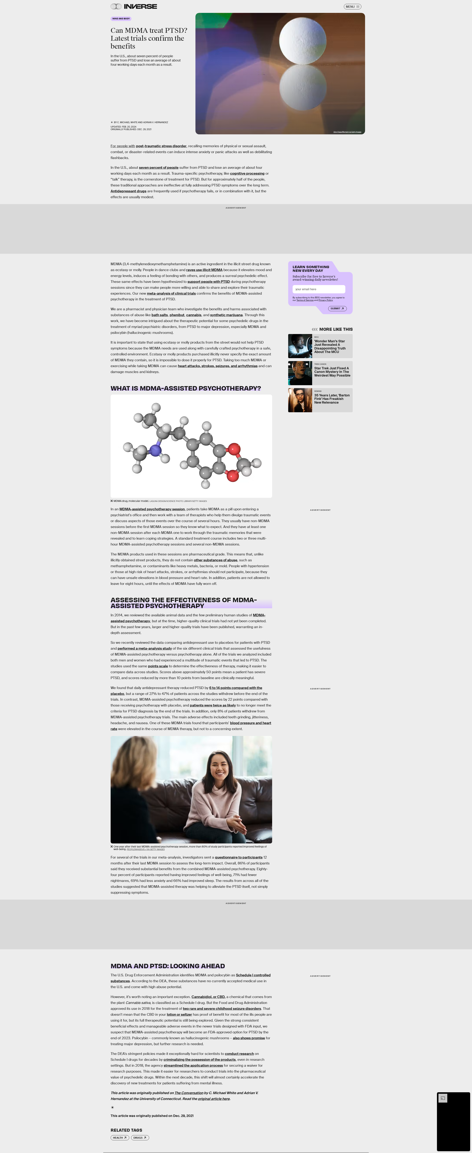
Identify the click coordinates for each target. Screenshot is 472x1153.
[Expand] (441, 1095)
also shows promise (249, 1038)
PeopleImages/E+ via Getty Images (146, 849)
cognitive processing (247, 173)
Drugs (138, 1137)
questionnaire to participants (239, 857)
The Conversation (188, 1093)
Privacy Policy (326, 300)
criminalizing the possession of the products (200, 1059)
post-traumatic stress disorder (161, 146)
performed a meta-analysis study (145, 648)
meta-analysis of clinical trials (171, 293)
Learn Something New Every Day (311, 268)
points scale (158, 666)
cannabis (193, 315)
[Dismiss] (466, 1095)
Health (118, 1137)
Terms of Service (305, 300)
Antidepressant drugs (128, 191)
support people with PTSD (209, 281)
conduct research (239, 1053)
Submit (335, 308)
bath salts (160, 315)
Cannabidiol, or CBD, (208, 997)
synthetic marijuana (226, 315)
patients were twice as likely (213, 705)
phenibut (177, 315)
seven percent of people (158, 167)
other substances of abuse (215, 560)
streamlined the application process (193, 1065)
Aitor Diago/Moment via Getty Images (347, 132)
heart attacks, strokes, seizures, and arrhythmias (218, 366)
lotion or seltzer (179, 1014)
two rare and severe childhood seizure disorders (222, 1008)
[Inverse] (141, 6)
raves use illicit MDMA (204, 270)
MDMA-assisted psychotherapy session (152, 509)
